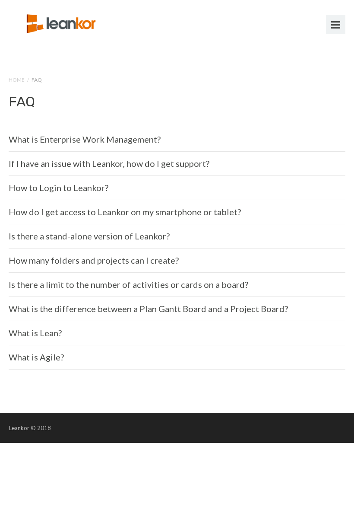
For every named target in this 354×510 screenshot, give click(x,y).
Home (17, 79)
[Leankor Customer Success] (63, 22)
